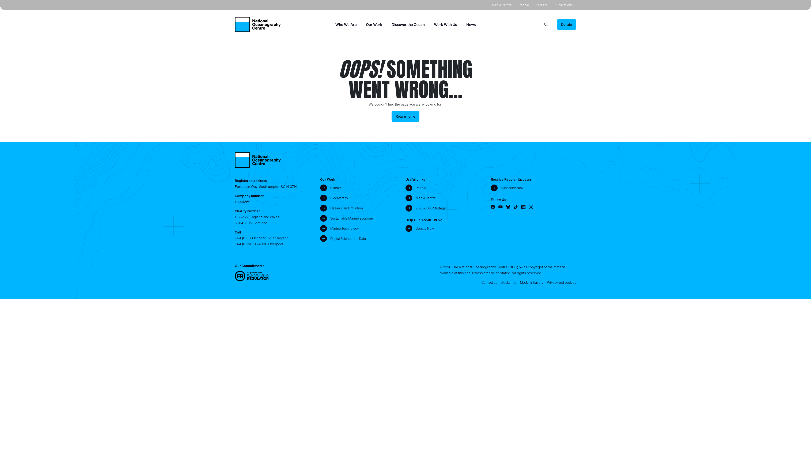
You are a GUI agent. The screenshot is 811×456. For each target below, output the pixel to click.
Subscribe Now (512, 188)
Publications (563, 5)
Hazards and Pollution (346, 208)
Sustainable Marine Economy (352, 218)
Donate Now (425, 228)
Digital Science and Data (348, 238)
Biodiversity (339, 198)
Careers (542, 5)
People (523, 5)
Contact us (489, 282)
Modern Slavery (531, 282)
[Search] (546, 24)
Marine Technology (344, 228)
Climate (336, 188)
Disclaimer (509, 282)
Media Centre (502, 5)
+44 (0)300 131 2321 (251, 238)
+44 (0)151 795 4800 (251, 244)
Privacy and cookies (561, 282)
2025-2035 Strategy (431, 208)
